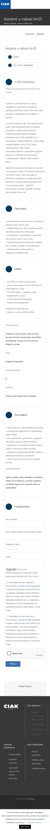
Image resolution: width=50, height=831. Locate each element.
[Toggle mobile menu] (48, 5)
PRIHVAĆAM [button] (25, 826)
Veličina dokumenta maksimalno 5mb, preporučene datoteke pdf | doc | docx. (22, 574)
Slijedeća (40, 34)
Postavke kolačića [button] (34, 822)
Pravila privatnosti (36, 753)
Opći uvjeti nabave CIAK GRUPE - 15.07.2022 (14, 773)
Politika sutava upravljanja (38, 761)
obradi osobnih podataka (29, 586)
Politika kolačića (39, 768)
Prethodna (29, 34)
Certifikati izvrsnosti (13, 761)
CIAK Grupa (30, 799)
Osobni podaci (15, 754)
